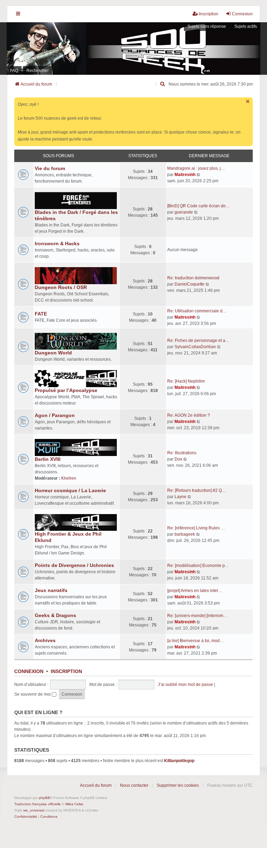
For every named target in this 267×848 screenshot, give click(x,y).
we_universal (33, 810)
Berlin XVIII (47, 459)
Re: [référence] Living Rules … (196, 528)
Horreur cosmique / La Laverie (70, 490)
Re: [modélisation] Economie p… (198, 565)
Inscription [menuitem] (208, 13)
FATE (41, 314)
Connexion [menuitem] (242, 13)
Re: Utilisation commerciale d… (197, 311)
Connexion (28, 671)
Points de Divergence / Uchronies (74, 565)
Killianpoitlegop (179, 760)
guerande (184, 212)
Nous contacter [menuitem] (134, 785)
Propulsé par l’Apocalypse (66, 390)
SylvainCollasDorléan (195, 346)
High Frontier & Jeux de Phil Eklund (68, 537)
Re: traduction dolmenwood (193, 277)
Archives (45, 640)
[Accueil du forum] (133, 48)
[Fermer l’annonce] (248, 101)
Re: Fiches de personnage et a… (198, 340)
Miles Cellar (74, 804)
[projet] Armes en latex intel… (194, 590)
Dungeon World (53, 352)
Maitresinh (185, 174)
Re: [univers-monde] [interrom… (197, 615)
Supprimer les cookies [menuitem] (178, 785)
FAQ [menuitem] (14, 70)
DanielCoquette (189, 284)
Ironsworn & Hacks (57, 243)
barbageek (185, 534)
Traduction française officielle (37, 804)
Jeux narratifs (51, 590)
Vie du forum (50, 168)
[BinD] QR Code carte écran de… (198, 205)
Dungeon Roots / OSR (61, 287)
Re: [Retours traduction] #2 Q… (196, 490)
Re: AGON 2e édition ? (188, 415)
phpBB (44, 798)
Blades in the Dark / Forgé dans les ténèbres (76, 215)
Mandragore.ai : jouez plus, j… (196, 168)
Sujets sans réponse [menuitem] (206, 26)
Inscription (66, 671)
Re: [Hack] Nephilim (186, 381)
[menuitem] (163, 84)
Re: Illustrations (181, 452)
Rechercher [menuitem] (37, 70)
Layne (180, 496)
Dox (178, 459)
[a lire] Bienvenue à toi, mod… (195, 640)
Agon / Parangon (55, 415)
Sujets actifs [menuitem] (245, 26)
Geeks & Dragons (55, 615)
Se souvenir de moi (33, 694)
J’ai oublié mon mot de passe (185, 684)
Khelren (68, 478)
